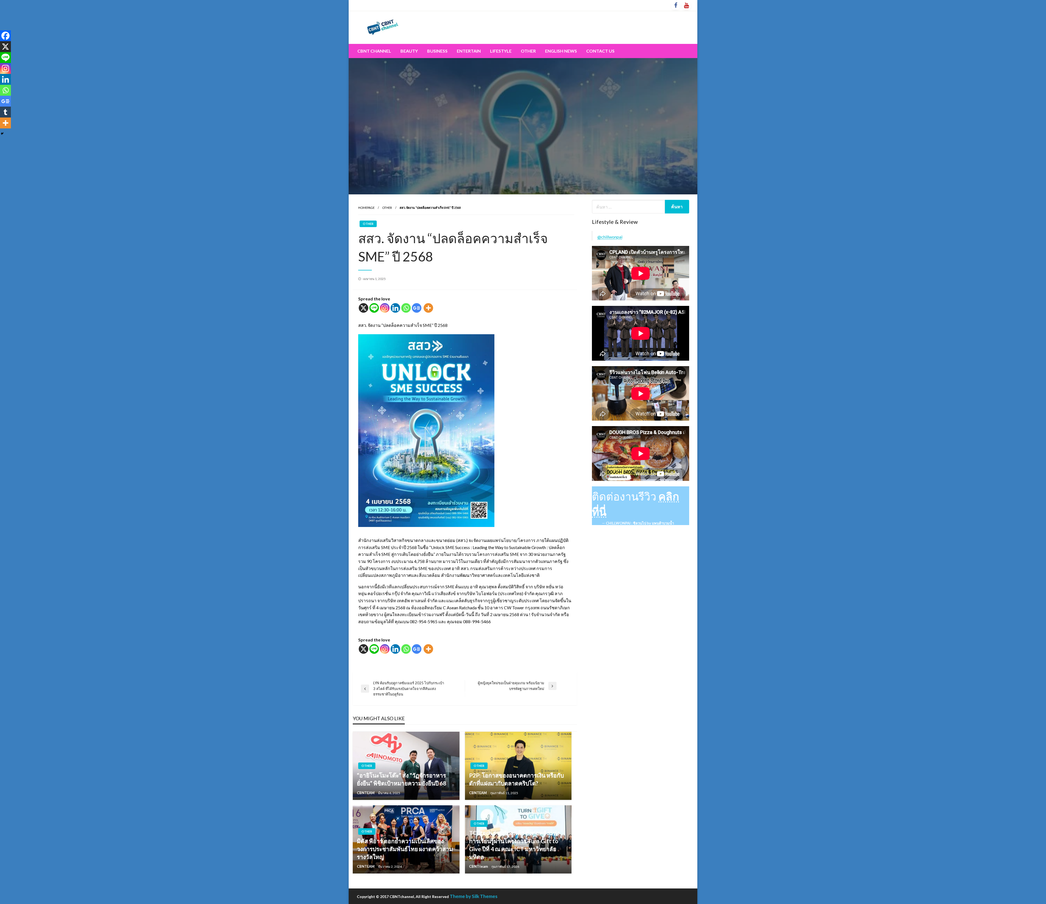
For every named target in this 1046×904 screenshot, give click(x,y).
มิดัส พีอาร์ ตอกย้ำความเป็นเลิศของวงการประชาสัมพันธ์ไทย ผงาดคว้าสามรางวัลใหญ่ (405, 848)
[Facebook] (5, 35)
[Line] (374, 308)
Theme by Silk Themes (473, 896)
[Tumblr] (5, 112)
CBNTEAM (366, 793)
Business (437, 50)
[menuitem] (374, 51)
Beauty (409, 50)
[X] (363, 308)
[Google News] (416, 308)
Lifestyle (501, 50)
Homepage (366, 207)
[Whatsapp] (406, 308)
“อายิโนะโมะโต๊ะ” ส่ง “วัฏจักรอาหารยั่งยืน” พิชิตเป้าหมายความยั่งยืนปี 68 (401, 779)
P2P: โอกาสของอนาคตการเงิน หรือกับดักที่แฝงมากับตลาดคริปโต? (516, 779)
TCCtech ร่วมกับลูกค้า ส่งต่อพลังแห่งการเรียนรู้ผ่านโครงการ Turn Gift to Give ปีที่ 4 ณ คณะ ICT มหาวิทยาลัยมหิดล (514, 844)
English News (561, 50)
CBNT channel (374, 50)
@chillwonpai (609, 236)
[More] (428, 308)
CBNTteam (479, 866)
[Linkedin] (395, 308)
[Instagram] (385, 308)
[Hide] (2, 133)
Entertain (469, 50)
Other (528, 50)
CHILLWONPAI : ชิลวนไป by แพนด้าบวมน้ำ (640, 523)
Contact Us (600, 50)
